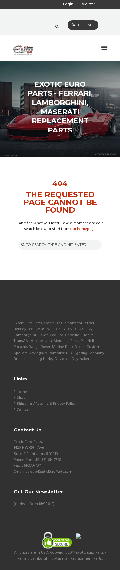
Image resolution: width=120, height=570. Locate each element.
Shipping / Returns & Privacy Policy (46, 404)
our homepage (83, 229)
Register (88, 4)
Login (68, 4)
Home (22, 392)
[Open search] (56, 26)
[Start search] (22, 245)
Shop (21, 398)
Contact (23, 410)
